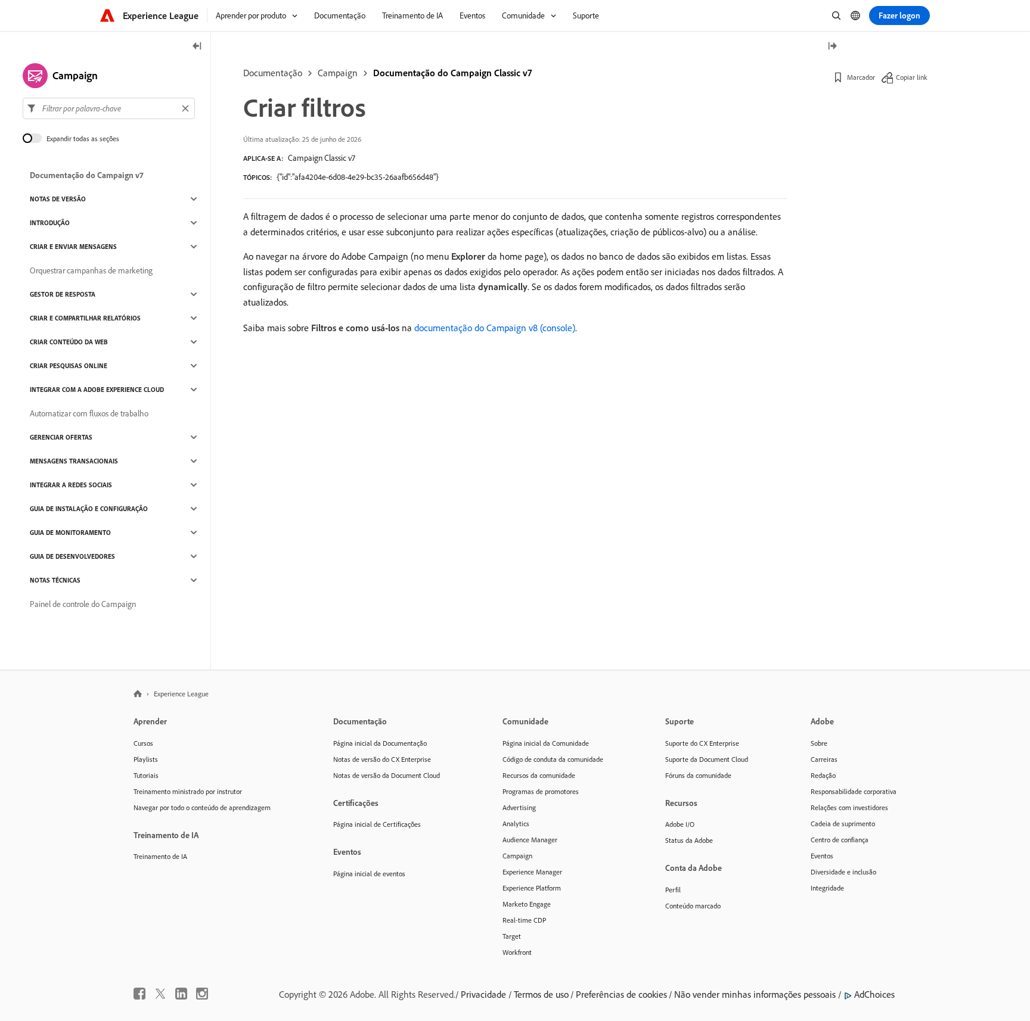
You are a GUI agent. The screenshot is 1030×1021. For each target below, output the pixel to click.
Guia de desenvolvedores (72, 556)
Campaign (338, 73)
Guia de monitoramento (70, 532)
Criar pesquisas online (68, 366)
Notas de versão (58, 199)
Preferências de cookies (621, 994)
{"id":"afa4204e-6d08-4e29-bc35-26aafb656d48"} (358, 177)
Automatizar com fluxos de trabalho (89, 413)
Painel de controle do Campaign (83, 604)
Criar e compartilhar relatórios (85, 318)
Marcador (861, 77)
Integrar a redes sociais (71, 485)
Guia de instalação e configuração (89, 509)
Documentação (272, 73)
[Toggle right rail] (832, 47)
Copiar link (911, 77)
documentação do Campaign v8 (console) (494, 328)
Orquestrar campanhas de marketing (91, 270)
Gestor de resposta (62, 294)
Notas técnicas (55, 580)
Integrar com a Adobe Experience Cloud (97, 389)
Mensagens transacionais (74, 461)
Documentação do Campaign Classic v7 (452, 73)
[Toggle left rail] (197, 47)
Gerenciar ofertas (61, 437)
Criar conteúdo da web (69, 342)
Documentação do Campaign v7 (87, 175)
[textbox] (109, 108)
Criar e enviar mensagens (73, 246)
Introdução (50, 223)
